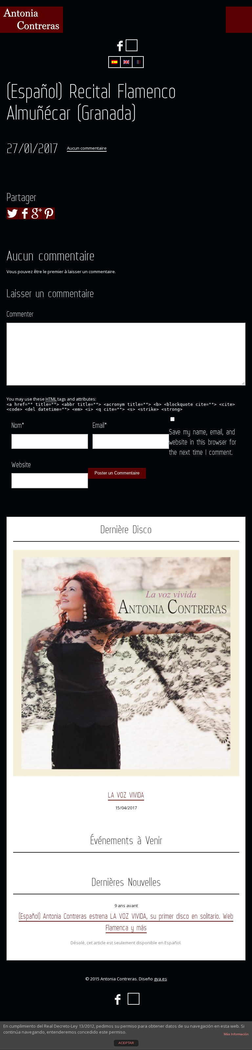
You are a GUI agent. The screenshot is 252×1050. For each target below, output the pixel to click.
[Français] (138, 62)
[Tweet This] (12, 213)
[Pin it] (49, 213)
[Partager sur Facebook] (25, 213)
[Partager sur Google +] (37, 213)
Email (100, 425)
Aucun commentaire (87, 148)
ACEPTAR (126, 1043)
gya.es (160, 979)
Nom (17, 425)
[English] (126, 62)
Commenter (20, 314)
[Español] (114, 62)
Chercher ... (131, 45)
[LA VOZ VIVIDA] (126, 663)
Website (21, 464)
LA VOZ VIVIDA (126, 795)
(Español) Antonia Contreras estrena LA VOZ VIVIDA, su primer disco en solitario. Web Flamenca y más (126, 921)
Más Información (236, 1034)
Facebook (120, 46)
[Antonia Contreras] (31, 20)
